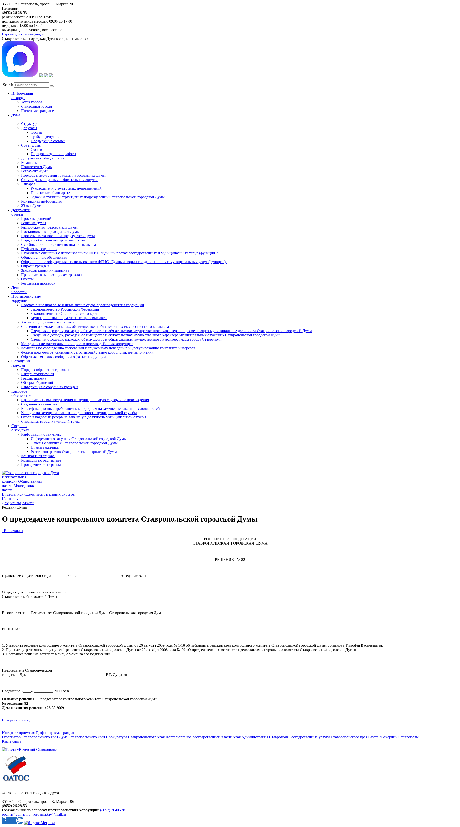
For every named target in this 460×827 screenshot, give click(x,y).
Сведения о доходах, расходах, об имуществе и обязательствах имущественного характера (95, 326)
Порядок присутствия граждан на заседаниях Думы (63, 175)
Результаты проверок (38, 283)
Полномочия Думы (36, 167)
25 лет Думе (31, 206)
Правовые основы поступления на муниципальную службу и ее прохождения (85, 400)
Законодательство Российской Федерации (65, 309)
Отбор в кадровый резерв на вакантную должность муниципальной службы (83, 417)
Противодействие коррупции (26, 298)
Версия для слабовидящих (23, 34)
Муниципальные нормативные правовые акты (69, 318)
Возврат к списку (16, 720)
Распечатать (12, 531)
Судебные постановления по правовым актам (58, 244)
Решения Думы (33, 223)
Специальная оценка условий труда (50, 421)
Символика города (36, 106)
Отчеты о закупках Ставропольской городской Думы (74, 443)
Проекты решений (36, 219)
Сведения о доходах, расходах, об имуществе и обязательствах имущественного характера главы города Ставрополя (126, 339)
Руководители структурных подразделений (66, 188)
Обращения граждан (21, 363)
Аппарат (28, 184)
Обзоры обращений (37, 383)
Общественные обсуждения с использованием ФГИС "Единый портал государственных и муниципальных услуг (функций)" (124, 262)
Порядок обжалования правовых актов (53, 240)
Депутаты (29, 128)
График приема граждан (55, 733)
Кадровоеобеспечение (22, 393)
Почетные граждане (37, 111)
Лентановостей (19, 290)
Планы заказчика (45, 447)
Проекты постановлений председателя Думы (58, 236)
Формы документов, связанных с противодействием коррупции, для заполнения (87, 352)
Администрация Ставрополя (265, 737)
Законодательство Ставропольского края (64, 313)
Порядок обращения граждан (45, 370)
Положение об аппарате (50, 193)
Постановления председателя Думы (50, 231)
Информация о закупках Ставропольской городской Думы (78, 439)
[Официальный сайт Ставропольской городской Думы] (30, 473)
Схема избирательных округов (49, 494)
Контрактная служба (38, 456)
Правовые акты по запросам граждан (51, 275)
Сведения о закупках (20, 428)
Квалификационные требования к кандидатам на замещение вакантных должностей (90, 408)
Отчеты (27, 279)
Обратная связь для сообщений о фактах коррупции (63, 357)
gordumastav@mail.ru (49, 814)
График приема (33, 378)
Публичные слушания (39, 249)
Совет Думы (31, 145)
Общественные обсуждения (44, 257)
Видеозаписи (12, 494)
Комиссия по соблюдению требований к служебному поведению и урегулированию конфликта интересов (108, 348)
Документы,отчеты (21, 212)
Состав (36, 132)
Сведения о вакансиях (39, 404)
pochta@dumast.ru (16, 814)
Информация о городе (22, 95)
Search (8, 85)
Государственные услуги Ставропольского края (328, 737)
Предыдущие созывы (48, 141)
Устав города (31, 102)
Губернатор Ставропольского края (30, 737)
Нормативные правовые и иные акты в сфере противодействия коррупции (82, 305)
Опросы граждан (35, 266)
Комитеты (29, 162)
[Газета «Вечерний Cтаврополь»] (30, 749)
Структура (29, 124)
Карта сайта (11, 741)
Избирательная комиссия (14, 479)
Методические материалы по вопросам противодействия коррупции (77, 344)
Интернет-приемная (37, 374)
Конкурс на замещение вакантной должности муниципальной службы (79, 413)
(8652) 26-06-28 (112, 810)
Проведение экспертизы (41, 465)
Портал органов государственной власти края (203, 737)
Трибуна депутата (45, 137)
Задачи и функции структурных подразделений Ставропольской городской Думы (98, 197)
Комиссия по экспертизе (41, 460)
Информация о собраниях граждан (49, 387)
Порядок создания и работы (53, 154)
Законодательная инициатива (45, 270)
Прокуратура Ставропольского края (135, 737)
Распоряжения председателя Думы (49, 227)
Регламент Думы (34, 171)
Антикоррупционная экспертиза (47, 322)
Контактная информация (41, 201)
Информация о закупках (41, 434)
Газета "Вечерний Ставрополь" (394, 737)
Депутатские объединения (42, 158)
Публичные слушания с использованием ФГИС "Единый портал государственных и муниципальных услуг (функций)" (119, 253)
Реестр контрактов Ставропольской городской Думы (74, 452)
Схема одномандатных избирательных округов (59, 180)
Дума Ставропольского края (82, 737)
